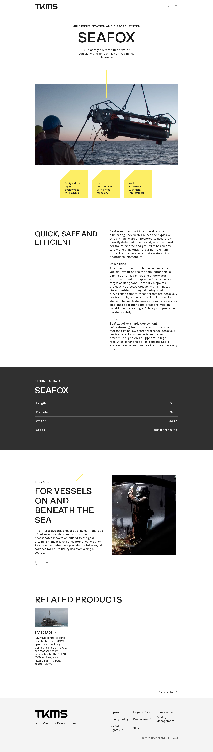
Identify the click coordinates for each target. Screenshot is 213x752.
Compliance (164, 712)
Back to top (166, 692)
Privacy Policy (119, 719)
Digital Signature (116, 728)
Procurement (142, 719)
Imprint (115, 712)
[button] (169, 6)
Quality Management (165, 719)
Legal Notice (141, 712)
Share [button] (137, 728)
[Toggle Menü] (176, 6)
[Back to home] (46, 6)
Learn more (45, 562)
